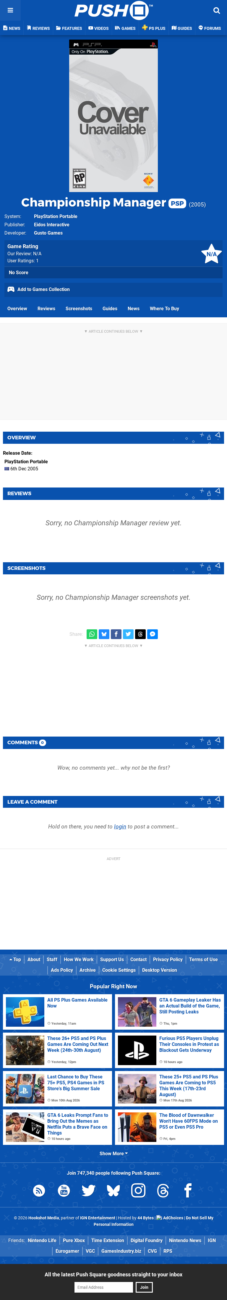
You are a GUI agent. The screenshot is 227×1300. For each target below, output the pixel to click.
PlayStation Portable (55, 216)
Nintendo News (185, 1240)
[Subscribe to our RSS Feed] (39, 1191)
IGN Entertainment (97, 1218)
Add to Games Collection (43, 289)
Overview (17, 308)
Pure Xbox (74, 1240)
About (33, 959)
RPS (167, 1251)
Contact (138, 959)
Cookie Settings (119, 970)
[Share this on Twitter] (128, 634)
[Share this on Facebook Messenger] (152, 634)
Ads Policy (62, 970)
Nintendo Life (42, 1240)
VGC (90, 1251)
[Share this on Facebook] (116, 634)
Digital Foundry (147, 1240)
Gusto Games (48, 233)
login (120, 826)
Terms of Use (203, 959)
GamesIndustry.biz (121, 1251)
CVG (152, 1251)
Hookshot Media (43, 1218)
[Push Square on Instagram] (138, 1191)
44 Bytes (145, 1218)
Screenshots (79, 308)
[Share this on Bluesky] (104, 634)
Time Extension (107, 1240)
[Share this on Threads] (140, 634)
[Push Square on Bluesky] (113, 1191)
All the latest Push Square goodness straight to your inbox (113, 1274)
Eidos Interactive (51, 225)
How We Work (79, 959)
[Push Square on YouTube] (64, 1191)
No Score (18, 272)
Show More (112, 1153)
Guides (110, 308)
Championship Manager (102, 202)
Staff (52, 959)
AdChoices (172, 1218)
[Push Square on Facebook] (188, 1191)
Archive (88, 970)
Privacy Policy (168, 959)
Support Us (112, 959)
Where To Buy (164, 308)
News (134, 308)
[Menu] (10, 10)
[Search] (216, 10)
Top (16, 959)
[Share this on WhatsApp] (92, 634)
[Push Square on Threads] (163, 1191)
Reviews (46, 308)
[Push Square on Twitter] (89, 1191)
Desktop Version (159, 970)
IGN (212, 1240)
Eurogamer (67, 1251)
